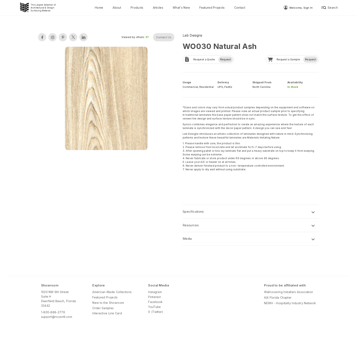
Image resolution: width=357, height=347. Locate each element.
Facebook (155, 302)
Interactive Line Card (107, 313)
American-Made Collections (112, 292)
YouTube (154, 307)
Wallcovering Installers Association (288, 292)
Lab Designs (192, 35)
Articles (158, 7)
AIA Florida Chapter (278, 297)
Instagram (155, 292)
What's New (181, 7)
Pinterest (154, 297)
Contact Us (163, 37)
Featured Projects (212, 7)
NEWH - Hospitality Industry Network (290, 303)
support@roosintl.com (56, 316)
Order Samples (103, 308)
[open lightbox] (106, 99)
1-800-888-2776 (53, 312)
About (117, 7)
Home (99, 7)
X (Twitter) (155, 312)
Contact (239, 7)
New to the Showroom (108, 302)
